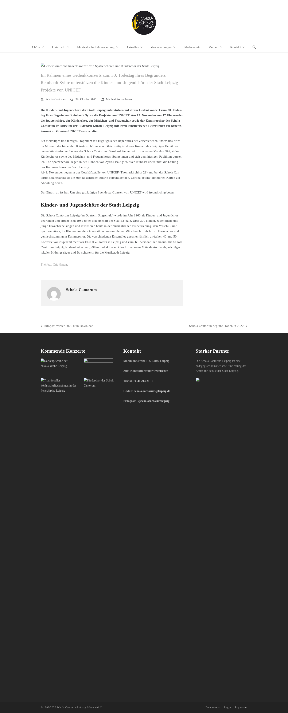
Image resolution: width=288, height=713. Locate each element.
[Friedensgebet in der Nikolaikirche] (61, 363)
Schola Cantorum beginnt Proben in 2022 (216, 326)
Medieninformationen (119, 99)
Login (227, 707)
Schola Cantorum (56, 99)
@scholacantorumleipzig (154, 401)
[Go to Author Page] (54, 293)
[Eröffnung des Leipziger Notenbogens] (98, 366)
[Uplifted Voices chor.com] (61, 385)
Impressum (241, 707)
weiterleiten (160, 370)
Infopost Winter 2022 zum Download (67, 326)
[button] (254, 47)
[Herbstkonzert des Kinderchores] (104, 383)
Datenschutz (213, 707)
